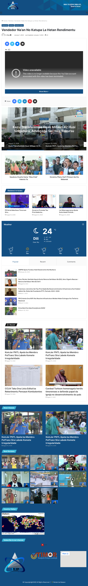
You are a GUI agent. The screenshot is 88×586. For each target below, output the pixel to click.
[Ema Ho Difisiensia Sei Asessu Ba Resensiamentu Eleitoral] (72, 463)
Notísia (10, 21)
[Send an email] (10, 35)
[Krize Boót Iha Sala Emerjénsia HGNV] (11, 311)
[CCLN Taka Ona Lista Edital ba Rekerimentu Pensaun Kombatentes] (23, 375)
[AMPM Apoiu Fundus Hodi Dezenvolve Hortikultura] (11, 273)
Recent (43, 262)
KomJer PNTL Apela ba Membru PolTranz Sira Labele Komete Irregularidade (44, 129)
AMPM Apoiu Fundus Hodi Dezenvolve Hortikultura (37, 270)
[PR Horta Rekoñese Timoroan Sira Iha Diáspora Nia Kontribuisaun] (17, 201)
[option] (44, 128)
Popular (15, 262)
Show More (43, 91)
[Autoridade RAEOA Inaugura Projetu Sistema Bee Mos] (72, 479)
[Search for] (87, 12)
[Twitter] (12, 44)
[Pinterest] (30, 101)
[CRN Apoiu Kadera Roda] (15, 462)
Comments (71, 262)
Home (5, 21)
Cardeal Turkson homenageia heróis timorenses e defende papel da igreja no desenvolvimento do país (64, 391)
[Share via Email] (22, 44)
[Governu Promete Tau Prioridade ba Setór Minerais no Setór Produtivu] (44, 201)
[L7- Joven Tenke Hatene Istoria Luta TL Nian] (15, 495)
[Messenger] (17, 44)
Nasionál (5, 25)
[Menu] (1, 12)
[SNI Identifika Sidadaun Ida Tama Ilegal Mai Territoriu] (44, 496)
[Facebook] (7, 44)
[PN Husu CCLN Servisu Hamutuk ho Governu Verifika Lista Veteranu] (15, 479)
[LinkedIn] (25, 101)
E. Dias (7, 35)
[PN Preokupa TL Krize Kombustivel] (44, 479)
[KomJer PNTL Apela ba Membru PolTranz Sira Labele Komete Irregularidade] (23, 339)
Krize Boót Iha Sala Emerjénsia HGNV (31, 308)
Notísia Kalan (19, 25)
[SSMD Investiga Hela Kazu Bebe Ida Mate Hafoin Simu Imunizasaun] (44, 462)
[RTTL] (44, 5)
